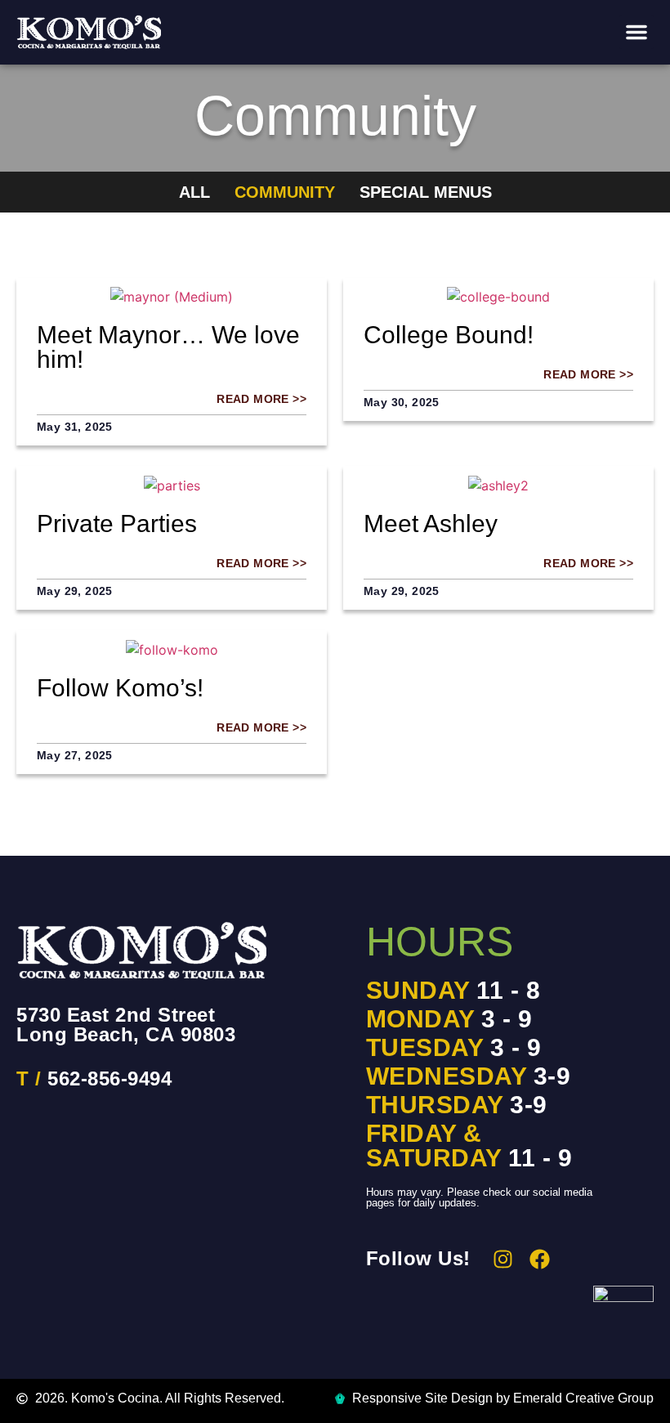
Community (284, 192)
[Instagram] (503, 1259)
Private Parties (117, 523)
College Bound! (449, 334)
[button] (636, 32)
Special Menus (426, 192)
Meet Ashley (431, 523)
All (194, 192)
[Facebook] (539, 1259)
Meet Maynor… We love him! (168, 347)
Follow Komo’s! (120, 687)
